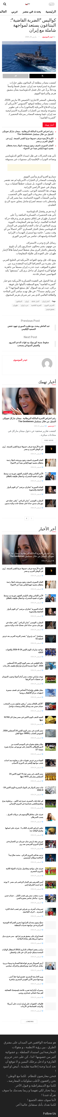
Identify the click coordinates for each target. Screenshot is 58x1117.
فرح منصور (51, 426)
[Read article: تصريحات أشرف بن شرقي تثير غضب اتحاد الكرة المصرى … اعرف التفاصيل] (50, 912)
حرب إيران (24, 305)
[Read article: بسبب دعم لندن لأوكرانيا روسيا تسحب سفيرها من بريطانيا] (50, 1105)
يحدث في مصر (32, 11)
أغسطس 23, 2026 (36, 943)
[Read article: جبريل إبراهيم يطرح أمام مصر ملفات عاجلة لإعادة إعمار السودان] (50, 1078)
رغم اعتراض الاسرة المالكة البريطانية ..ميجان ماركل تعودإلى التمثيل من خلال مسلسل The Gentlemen (31, 554)
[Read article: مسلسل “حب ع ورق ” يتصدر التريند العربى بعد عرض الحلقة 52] (50, 639)
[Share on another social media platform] (16, 76)
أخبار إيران (45, 301)
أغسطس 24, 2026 (39, 426)
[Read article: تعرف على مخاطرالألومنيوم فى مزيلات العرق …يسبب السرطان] (50, 817)
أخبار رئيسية (8, 412)
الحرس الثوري (49, 305)
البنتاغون (19, 301)
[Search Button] (4, 4)
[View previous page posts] (32, 518)
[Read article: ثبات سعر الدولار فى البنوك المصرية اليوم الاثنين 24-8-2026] (50, 790)
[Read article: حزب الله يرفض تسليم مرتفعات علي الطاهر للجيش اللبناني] (50, 1064)
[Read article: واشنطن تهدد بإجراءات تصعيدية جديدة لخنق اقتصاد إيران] (50, 1051)
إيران (26, 301)
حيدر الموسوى (47, 37)
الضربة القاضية (36, 305)
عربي (14, 11)
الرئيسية (51, 11)
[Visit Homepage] (27, 4)
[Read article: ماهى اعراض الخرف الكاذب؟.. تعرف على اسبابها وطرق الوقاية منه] (50, 831)
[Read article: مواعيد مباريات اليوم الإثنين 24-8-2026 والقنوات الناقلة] (50, 652)
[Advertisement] (29, 167)
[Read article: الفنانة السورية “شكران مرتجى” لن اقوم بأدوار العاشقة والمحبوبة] (50, 490)
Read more (47, 439)
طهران (15, 305)
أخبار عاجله (35, 301)
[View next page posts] (27, 518)
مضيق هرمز (50, 309)
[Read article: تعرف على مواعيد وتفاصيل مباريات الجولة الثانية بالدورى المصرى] (50, 871)
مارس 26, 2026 (31, 37)
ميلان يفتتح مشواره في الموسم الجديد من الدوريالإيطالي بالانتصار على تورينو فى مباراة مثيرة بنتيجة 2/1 (23, 747)
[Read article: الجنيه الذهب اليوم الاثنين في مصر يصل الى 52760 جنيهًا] (50, 720)
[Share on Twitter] (42, 76)
